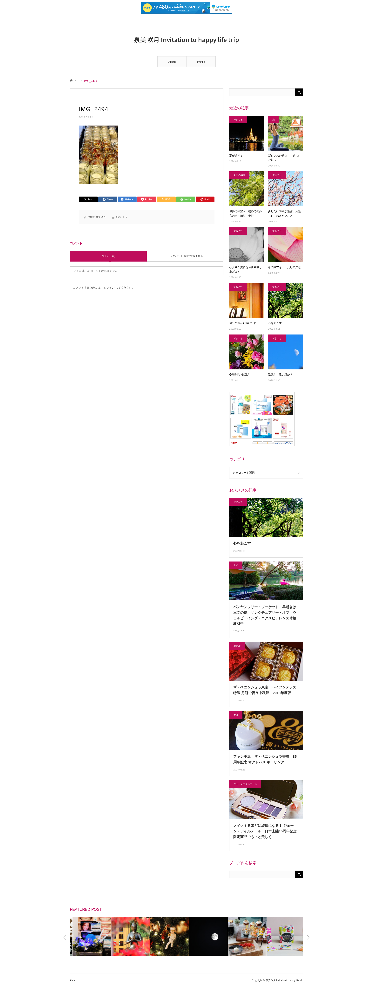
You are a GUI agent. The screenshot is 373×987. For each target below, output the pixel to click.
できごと (238, 119)
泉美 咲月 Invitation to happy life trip (186, 39)
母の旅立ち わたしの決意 (284, 267)
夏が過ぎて (236, 155)
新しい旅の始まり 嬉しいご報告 (284, 157)
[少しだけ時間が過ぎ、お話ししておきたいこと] (285, 188)
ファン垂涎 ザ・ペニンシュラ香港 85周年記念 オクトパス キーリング (265, 759)
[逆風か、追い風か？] (285, 351)
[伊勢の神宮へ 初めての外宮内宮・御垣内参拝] (246, 188)
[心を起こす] (285, 300)
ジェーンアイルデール (245, 784)
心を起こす (275, 323)
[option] (89, 936)
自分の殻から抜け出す (242, 323)
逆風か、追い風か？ (280, 374)
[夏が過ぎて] (246, 133)
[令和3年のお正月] (246, 351)
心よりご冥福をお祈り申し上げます (245, 269)
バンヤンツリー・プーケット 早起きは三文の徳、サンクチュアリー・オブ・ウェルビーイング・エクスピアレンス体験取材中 (264, 615)
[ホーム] (71, 80)
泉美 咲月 (101, 217)
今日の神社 (239, 175)
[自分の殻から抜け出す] (246, 300)
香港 (236, 715)
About (172, 61)
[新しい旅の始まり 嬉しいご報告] (285, 133)
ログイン (109, 287)
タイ (236, 565)
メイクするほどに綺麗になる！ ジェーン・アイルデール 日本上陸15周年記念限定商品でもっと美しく (265, 831)
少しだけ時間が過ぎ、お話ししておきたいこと (284, 213)
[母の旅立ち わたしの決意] (285, 244)
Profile (201, 61)
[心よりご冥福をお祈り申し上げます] (246, 244)
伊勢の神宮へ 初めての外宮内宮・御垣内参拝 (245, 213)
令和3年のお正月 (241, 374)
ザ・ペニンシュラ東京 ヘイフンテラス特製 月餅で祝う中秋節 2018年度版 (264, 690)
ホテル (237, 645)
